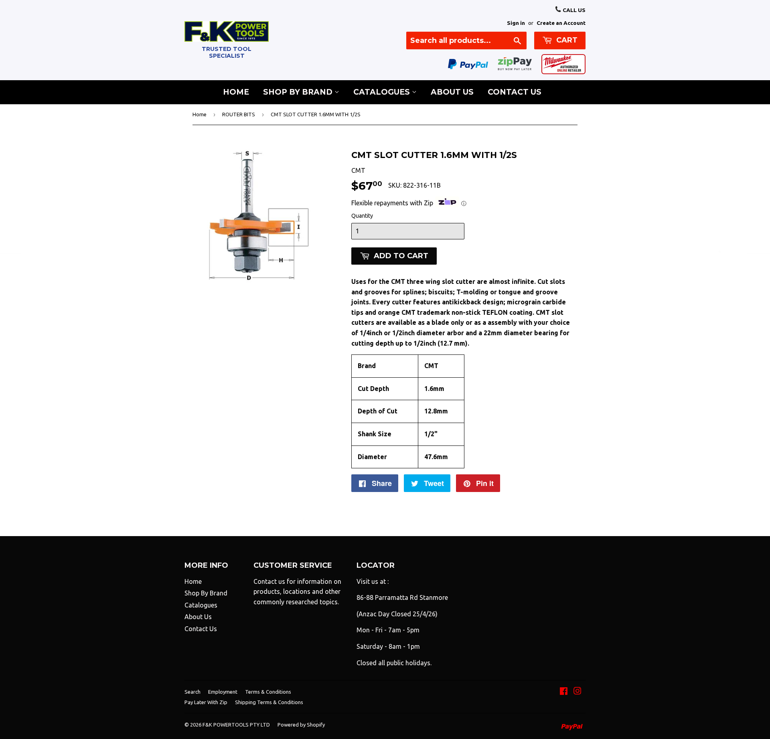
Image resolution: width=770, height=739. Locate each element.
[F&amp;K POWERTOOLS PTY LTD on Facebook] (563, 691)
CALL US (573, 10)
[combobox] (466, 40)
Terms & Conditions (268, 691)
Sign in (516, 23)
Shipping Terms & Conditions (269, 702)
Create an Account (561, 23)
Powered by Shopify (301, 724)
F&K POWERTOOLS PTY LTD (236, 724)
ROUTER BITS (238, 114)
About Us (452, 92)
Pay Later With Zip (205, 702)
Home (236, 92)
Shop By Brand (298, 92)
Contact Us (514, 92)
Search (192, 691)
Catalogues (382, 92)
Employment (222, 691)
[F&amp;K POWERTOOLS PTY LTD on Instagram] (577, 691)
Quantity (362, 216)
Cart (566, 40)
